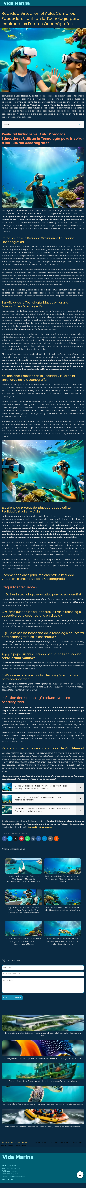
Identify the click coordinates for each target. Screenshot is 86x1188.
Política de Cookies (9, 1171)
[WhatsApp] (27, 838)
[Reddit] (56, 838)
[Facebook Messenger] (9, 838)
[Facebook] (4, 838)
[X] (15, 838)
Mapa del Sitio (7, 1179)
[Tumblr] (33, 838)
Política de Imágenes (10, 1174)
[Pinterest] (21, 838)
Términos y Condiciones (11, 1168)
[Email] (50, 838)
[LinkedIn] (38, 838)
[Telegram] (44, 838)
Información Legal (9, 1165)
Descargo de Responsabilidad (13, 1177)
